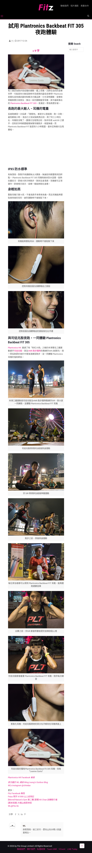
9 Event (62, 849)
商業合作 (85, 6)
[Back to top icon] (82, 845)
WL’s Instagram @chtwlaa (19, 785)
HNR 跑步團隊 (34, 351)
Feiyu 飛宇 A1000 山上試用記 (21, 796)
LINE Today (72, 849)
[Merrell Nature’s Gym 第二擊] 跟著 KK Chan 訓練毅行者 (32, 799)
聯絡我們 (64, 6)
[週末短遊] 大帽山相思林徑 (20, 803)
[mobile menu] (2, 16)
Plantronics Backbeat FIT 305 (23, 103)
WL (12, 41)
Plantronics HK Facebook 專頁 (21, 777)
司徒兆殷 (18, 351)
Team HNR (52, 849)
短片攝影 (75, 6)
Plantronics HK (14, 347)
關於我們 (31, 849)
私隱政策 (41, 849)
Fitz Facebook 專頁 (16, 793)
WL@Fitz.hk (13, 806)
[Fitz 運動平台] (46, 6)
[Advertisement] (36, 148)
